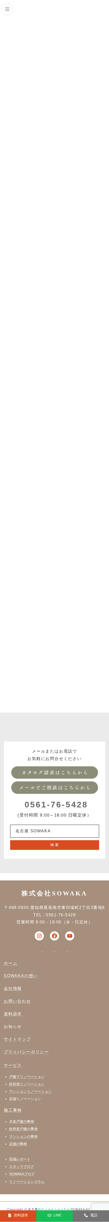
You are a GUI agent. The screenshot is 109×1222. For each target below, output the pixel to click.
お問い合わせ (17, 1001)
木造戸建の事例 (21, 1121)
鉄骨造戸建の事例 (23, 1129)
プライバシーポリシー (26, 1052)
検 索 (54, 845)
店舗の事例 (18, 1144)
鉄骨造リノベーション (27, 1084)
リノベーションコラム (27, 1181)
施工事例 (13, 1110)
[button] (18, 1215)
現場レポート (19, 1159)
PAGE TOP (101, 1180)
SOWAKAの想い (21, 976)
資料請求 (13, 1014)
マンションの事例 (23, 1136)
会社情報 (13, 988)
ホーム (10, 963)
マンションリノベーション (30, 1091)
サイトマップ (17, 1039)
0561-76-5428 (56, 804)
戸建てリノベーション (27, 1077)
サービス (13, 1065)
